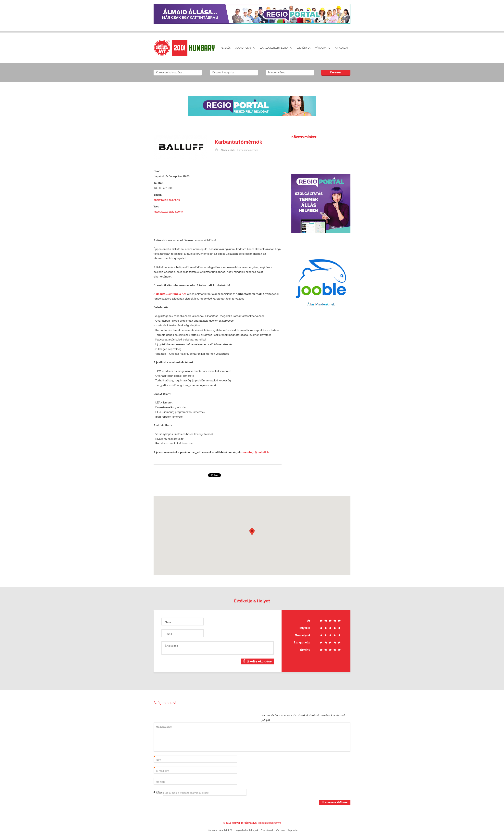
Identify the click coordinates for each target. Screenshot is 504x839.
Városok (320, 47)
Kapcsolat (341, 47)
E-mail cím (161, 771)
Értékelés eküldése (257, 661)
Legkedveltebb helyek (273, 47)
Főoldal (217, 150)
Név (157, 760)
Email (168, 633)
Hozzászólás (164, 726)
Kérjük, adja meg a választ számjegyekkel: (182, 792)
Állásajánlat (227, 150)
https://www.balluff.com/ (168, 211)
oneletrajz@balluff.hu (167, 199)
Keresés (225, 47)
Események (303, 47)
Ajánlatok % (243, 47)
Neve (168, 622)
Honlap (160, 781)
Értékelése (171, 645)
